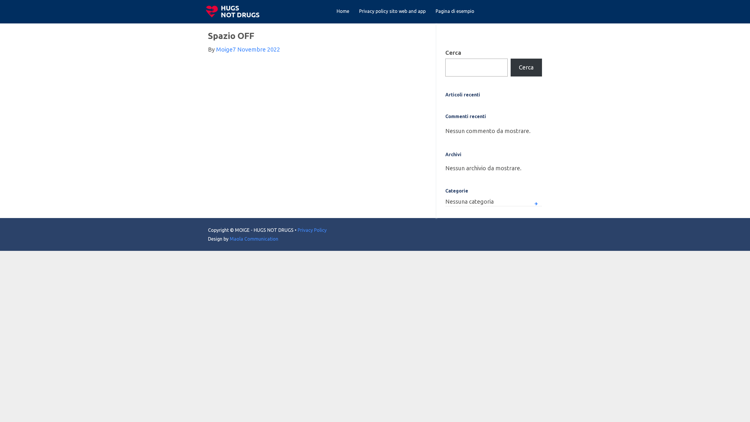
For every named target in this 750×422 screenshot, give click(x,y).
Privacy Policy (312, 230)
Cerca (453, 52)
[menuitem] (343, 11)
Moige (224, 49)
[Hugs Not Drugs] (234, 11)
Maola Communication (254, 238)
